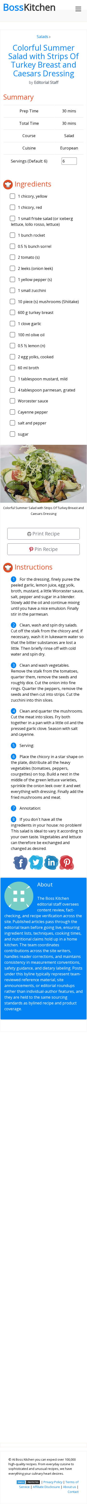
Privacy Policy (53, 1482)
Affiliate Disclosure (46, 1487)
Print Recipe (45, 533)
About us (69, 1487)
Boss (29, 7)
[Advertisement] (43, 1233)
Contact (73, 1491)
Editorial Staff (56, 887)
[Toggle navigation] (78, 9)
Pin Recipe (45, 549)
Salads (42, 36)
